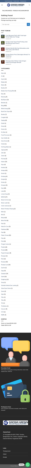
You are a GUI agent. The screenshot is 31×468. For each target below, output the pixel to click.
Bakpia (3, 82)
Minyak (3, 217)
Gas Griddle (4, 138)
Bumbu (3, 114)
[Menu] (2, 5)
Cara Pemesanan (8, 1)
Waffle (2, 314)
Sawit (2, 276)
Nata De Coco (5, 226)
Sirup (2, 282)
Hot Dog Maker (5, 147)
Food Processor (5, 135)
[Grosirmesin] (15, 5)
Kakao (3, 161)
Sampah (3, 273)
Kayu (2, 164)
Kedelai (3, 167)
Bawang (3, 96)
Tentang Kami (23, 1)
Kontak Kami (16, 1)
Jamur (2, 155)
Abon (2, 73)
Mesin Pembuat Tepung (7, 208)
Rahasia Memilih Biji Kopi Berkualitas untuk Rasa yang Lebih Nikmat (17, 49)
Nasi (2, 223)
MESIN (3, 197)
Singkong (3, 279)
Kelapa (3, 170)
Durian (3, 129)
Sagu (2, 270)
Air (2, 76)
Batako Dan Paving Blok (7, 90)
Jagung (3, 149)
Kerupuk (3, 185)
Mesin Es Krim (5, 200)
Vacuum (3, 309)
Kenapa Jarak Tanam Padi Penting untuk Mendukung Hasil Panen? (16, 42)
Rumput (3, 261)
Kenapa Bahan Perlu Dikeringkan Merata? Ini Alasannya (18, 55)
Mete (2, 211)
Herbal (3, 144)
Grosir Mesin (14, 466)
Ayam (2, 79)
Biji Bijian (3, 99)
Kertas (3, 182)
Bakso (3, 85)
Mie (2, 214)
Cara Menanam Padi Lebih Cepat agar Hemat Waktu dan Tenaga (16, 36)
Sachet (3, 267)
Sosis (2, 291)
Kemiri (3, 173)
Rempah (3, 256)
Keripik (3, 179)
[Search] (29, 5)
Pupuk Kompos (5, 253)
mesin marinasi (5, 205)
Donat (2, 126)
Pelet (2, 241)
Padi (2, 232)
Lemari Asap (4, 194)
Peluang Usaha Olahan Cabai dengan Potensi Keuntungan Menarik (16, 61)
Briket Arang (4, 108)
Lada (2, 191)
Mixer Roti (4, 220)
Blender (3, 102)
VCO (2, 312)
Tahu (2, 297)
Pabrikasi (3, 229)
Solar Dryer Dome (6, 288)
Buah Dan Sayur (5, 111)
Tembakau (4, 306)
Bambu (3, 88)
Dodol (2, 123)
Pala (2, 238)
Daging (3, 120)
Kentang (3, 176)
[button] (27, 464)
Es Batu (3, 132)
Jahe (2, 152)
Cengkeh (3, 117)
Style (2, 294)
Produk (3, 250)
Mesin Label (4, 203)
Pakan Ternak (5, 235)
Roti (2, 259)
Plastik (3, 247)
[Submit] (28, 24)
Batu (2, 93)
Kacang (3, 158)
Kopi (2, 188)
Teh (2, 303)
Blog (2, 105)
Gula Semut (4, 141)
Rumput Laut (4, 264)
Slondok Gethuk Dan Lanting (9, 285)
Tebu (2, 300)
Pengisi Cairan (5, 244)
